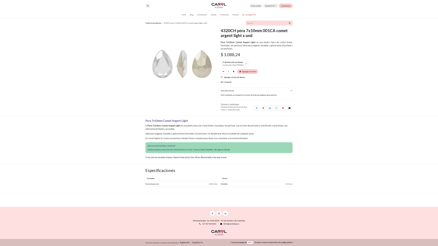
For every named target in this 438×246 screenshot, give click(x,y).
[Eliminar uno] (223, 71)
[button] (147, 6)
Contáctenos (286, 6)
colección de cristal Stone (172, 149)
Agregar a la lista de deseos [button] (234, 77)
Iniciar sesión (256, 6)
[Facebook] (256, 108)
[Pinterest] (283, 108)
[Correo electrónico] (289, 108)
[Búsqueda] (290, 23)
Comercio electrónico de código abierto (277, 242)
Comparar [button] (228, 82)
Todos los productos (153, 23)
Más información (227, 91)
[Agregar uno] (233, 71)
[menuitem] (184, 15)
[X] (263, 108)
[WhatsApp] (276, 108)
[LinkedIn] (270, 108)
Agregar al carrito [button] (249, 71)
